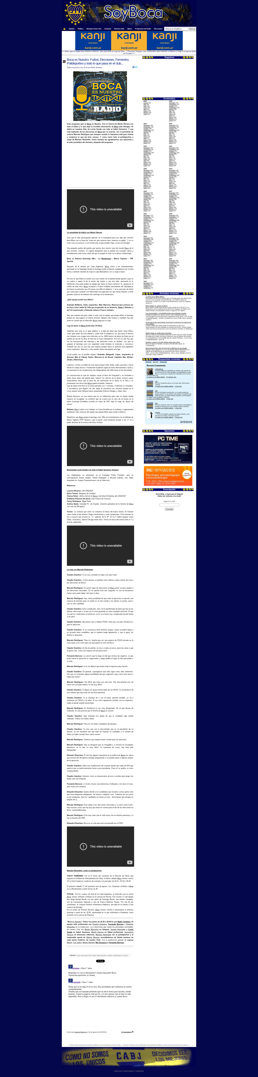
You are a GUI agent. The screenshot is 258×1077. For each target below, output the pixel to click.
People (148, 362)
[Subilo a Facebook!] (133, 67)
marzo (146, 111)
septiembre (172, 107)
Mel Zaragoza (101, 943)
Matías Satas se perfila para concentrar (158, 333)
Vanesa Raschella (117, 929)
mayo (145, 107)
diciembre (172, 103)
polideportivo (117, 955)
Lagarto (157, 412)
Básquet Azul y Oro (94, 29)
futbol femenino (102, 955)
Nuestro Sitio (119, 29)
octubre (171, 106)
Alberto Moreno (93, 937)
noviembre (172, 104)
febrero (146, 112)
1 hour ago (178, 386)
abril (145, 109)
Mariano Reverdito (103, 935)
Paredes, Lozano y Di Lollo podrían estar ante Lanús (163, 342)
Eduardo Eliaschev (80, 1032)
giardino (109, 955)
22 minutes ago (171, 377)
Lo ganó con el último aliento (155, 296)
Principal (131, 51)
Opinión (71, 29)
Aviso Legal (118, 1071)
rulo (156, 381)
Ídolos (129, 29)
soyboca (125, 955)
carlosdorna (159, 369)
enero (145, 114)
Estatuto (108, 29)
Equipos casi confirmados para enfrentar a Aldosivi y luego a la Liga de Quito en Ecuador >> (159, 1045)
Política (80, 29)
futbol (94, 955)
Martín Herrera (97, 932)
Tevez (120, 307)
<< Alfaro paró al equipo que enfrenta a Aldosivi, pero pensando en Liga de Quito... (94, 51)
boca (78, 955)
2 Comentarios (126, 1032)
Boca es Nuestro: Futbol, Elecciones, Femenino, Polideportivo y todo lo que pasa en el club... (98, 61)
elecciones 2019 (86, 955)
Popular (163, 362)
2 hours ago (178, 417)
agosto (146, 103)
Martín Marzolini (92, 929)
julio (145, 104)
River (84, 501)
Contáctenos (139, 1071)
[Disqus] (100, 997)
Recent (155, 362)
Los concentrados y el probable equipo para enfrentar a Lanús (166, 313)
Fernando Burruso (116, 924)
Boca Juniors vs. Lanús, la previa (156, 306)
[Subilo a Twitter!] (136, 67)
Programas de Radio (143, 29)
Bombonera (106, 259)
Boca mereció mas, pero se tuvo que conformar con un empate (166, 348)
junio (145, 106)
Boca (89, 124)
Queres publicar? (128, 1071)
